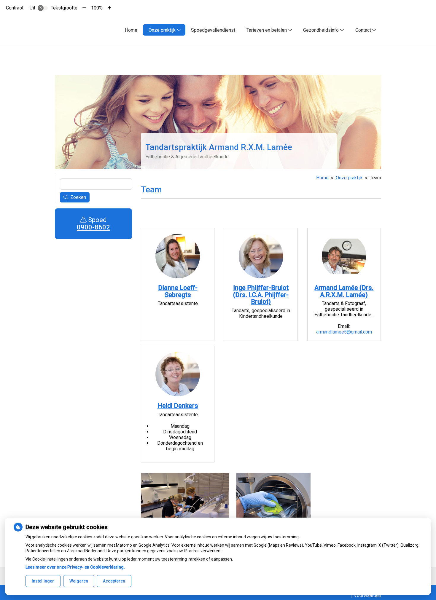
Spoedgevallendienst (213, 30)
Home (131, 30)
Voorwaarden (367, 595)
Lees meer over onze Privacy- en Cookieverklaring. (75, 567)
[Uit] (43, 8)
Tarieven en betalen (266, 30)
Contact (363, 30)
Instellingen (43, 581)
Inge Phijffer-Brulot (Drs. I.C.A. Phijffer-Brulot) (261, 295)
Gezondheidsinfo (321, 30)
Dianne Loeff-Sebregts (178, 291)
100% (97, 8)
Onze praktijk (162, 30)
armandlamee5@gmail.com (344, 332)
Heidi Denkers (177, 405)
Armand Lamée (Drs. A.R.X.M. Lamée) (343, 291)
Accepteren (114, 581)
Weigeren (78, 581)
